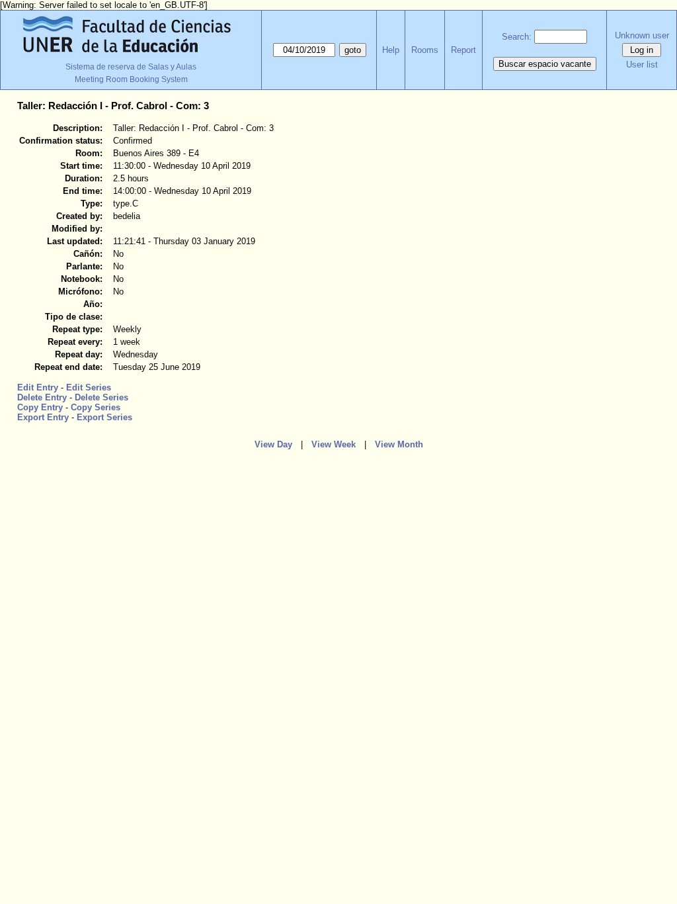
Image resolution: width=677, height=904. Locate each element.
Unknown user (642, 35)
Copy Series (95, 407)
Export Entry (43, 417)
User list (642, 64)
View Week (333, 444)
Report (463, 50)
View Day (273, 444)
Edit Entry (37, 387)
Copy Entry (40, 407)
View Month (399, 444)
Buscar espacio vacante (544, 64)
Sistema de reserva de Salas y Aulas (130, 66)
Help (390, 50)
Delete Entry (42, 397)
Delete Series (101, 397)
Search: (517, 37)
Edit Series (88, 387)
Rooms (424, 50)
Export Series (104, 417)
